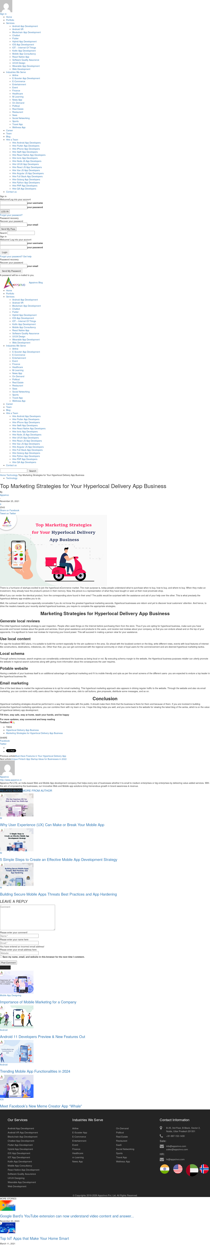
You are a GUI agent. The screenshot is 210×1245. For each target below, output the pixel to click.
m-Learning (78, 1157)
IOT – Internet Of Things (24, 47)
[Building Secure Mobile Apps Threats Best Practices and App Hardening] (17, 874)
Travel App (17, 124)
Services (10, 23)
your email (32, 224)
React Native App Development (23, 1169)
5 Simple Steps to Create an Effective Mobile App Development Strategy (58, 859)
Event (15, 87)
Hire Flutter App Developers (25, 145)
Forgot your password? (11, 214)
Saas (14, 115)
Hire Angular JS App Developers (28, 173)
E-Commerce (18, 81)
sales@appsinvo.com (177, 1149)
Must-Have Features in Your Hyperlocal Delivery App (40, 755)
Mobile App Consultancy (24, 53)
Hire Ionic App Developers (25, 157)
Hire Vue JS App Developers (26, 170)
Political (16, 105)
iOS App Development (19, 1153)
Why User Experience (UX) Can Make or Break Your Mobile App (52, 824)
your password (35, 207)
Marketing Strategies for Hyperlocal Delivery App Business (34, 733)
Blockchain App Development (26, 32)
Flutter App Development (20, 1144)
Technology (12, 475)
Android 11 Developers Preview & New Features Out (42, 1036)
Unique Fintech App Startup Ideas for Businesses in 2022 (39, 758)
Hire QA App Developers (24, 188)
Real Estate (18, 108)
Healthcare (17, 93)
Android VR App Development (23, 1132)
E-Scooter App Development (26, 78)
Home (9, 16)
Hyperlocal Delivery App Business (22, 730)
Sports (15, 121)
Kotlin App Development (24, 50)
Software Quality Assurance (25, 59)
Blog (8, 136)
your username (35, 202)
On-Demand (18, 102)
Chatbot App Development (21, 1140)
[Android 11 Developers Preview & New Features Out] (17, 1016)
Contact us (11, 191)
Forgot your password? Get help (16, 256)
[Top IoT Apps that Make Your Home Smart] (7, 1227)
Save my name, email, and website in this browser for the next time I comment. (44, 956)
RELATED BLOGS (11, 790)
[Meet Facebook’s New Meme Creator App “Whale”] (17, 1086)
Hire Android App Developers (26, 142)
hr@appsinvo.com (175, 1159)
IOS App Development (23, 44)
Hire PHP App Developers (24, 185)
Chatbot (16, 35)
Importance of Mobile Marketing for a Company (38, 1001)
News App (17, 99)
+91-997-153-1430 (175, 1136)
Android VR (17, 29)
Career (9, 130)
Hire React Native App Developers (29, 154)
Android (4, 1029)
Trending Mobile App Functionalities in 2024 (35, 1071)
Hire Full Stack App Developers (27, 176)
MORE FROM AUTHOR (37, 790)
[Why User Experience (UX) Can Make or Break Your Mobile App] (17, 804)
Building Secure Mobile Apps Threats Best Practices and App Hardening (58, 894)
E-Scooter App (79, 1132)
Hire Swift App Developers (25, 151)
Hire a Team (12, 139)
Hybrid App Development (24, 41)
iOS (2, 1099)
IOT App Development (19, 1157)
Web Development (21, 69)
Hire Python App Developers (26, 182)
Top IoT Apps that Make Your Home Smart (34, 1238)
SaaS (119, 1144)
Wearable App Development (26, 65)
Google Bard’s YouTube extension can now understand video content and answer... (67, 1215)
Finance (16, 90)
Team (9, 133)
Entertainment (19, 84)
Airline (15, 75)
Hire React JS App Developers (27, 167)
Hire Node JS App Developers (26, 161)
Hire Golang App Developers (26, 179)
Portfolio (10, 19)
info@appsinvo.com (176, 1146)
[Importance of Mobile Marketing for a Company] (17, 981)
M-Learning (18, 96)
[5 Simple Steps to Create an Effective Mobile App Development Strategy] (17, 839)
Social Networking (21, 118)
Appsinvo (4, 494)
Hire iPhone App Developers (26, 148)
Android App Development (25, 26)
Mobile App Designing (10, 995)
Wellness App (19, 127)
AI (1, 818)
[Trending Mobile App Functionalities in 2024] (17, 1051)
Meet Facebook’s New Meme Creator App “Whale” (41, 1106)
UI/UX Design (18, 62)
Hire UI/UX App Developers (25, 164)
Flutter (15, 38)
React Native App (20, 56)
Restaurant (17, 111)
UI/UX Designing (16, 1178)
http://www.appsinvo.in (11, 779)
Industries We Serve (16, 72)
